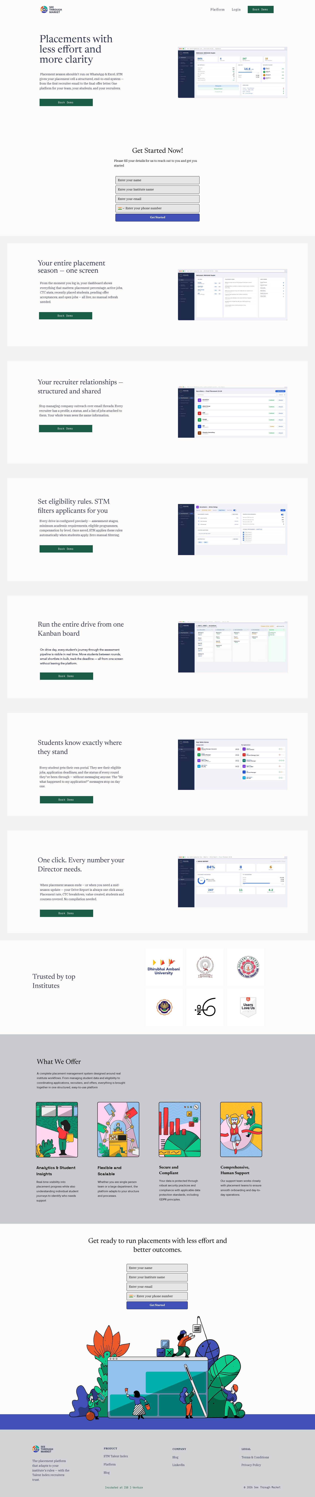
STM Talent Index (116, 1456)
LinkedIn (178, 1465)
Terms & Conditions (255, 1457)
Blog (107, 1472)
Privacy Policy (251, 1465)
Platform (110, 1464)
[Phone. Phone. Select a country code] (121, 208)
